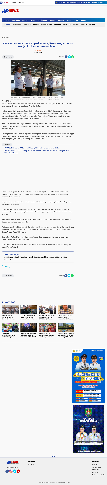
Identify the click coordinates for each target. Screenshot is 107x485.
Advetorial (16, 20)
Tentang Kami (96, 467)
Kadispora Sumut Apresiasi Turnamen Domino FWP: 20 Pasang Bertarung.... (82, 2)
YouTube (20, 474)
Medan (52, 20)
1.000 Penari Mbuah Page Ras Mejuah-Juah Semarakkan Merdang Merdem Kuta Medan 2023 (35, 258)
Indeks (6, 20)
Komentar (9, 57)
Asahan (25, 20)
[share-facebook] (66, 56)
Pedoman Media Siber (99, 475)
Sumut (83, 20)
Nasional (61, 20)
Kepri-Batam (42, 20)
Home (6, 2)
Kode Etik (95, 472)
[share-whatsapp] (72, 56)
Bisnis (33, 20)
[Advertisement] (38, 172)
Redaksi (94, 464)
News (69, 20)
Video (8, 25)
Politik (75, 20)
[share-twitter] (69, 56)
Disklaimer (95, 469)
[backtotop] (53, 457)
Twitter (15, 474)
